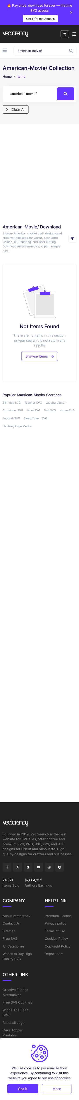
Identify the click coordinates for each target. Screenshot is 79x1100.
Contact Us (11, 923)
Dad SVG (50, 410)
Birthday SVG (12, 402)
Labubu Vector (56, 402)
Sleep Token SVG (35, 418)
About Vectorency (16, 916)
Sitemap (9, 931)
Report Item (54, 954)
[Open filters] (72, 239)
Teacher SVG (33, 402)
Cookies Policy (56, 938)
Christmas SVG (13, 410)
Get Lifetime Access (40, 19)
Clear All (17, 109)
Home (7, 76)
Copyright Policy (57, 946)
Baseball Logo (13, 1023)
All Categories (14, 946)
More (56, 1089)
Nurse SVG (67, 410)
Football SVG (11, 418)
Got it (22, 1089)
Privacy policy (55, 923)
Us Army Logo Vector (17, 426)
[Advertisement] (39, 174)
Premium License (58, 916)
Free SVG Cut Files (17, 1002)
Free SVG (10, 938)
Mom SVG (33, 410)
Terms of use (55, 931)
